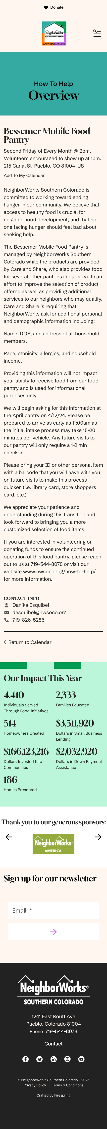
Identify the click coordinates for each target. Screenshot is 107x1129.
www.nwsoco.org (43, 572)
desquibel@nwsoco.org (39, 612)
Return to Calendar (30, 642)
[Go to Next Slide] (98, 837)
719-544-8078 (61, 1031)
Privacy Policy (35, 1085)
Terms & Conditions (68, 1085)
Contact (54, 1044)
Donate (56, 7)
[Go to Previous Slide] (8, 837)
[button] (97, 33)
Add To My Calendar (24, 175)
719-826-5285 (28, 620)
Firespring (62, 1095)
